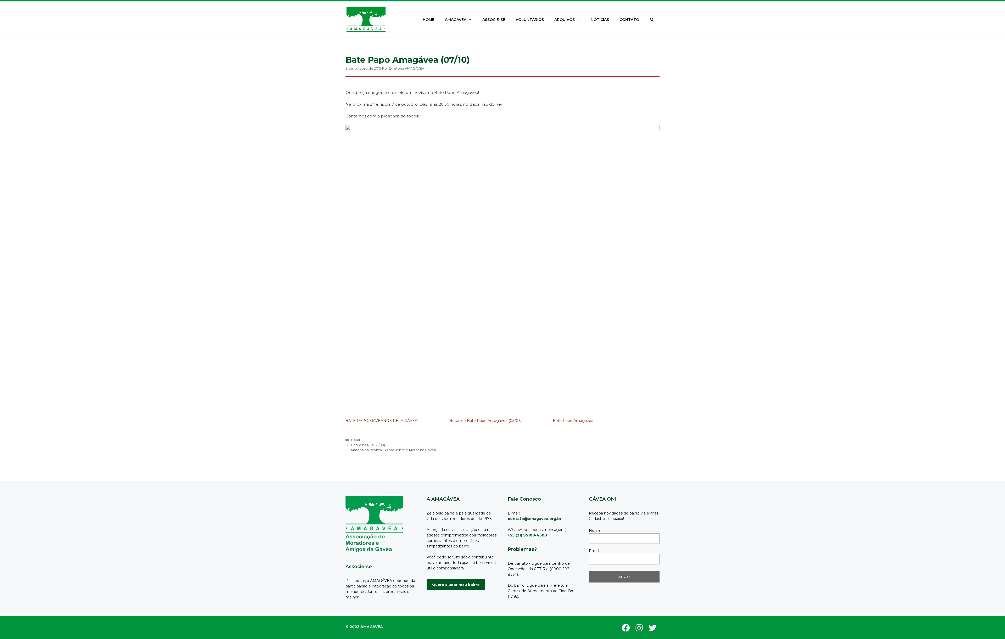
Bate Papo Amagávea (573, 420)
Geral (355, 440)
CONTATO (629, 19)
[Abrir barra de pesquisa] (652, 19)
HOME (428, 19)
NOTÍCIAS (600, 19)
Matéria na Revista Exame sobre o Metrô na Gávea (393, 450)
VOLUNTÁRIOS (530, 19)
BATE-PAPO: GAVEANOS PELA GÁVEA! (381, 420)
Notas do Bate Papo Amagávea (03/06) (485, 420)
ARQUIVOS (564, 19)
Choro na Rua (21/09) (368, 445)
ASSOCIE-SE (493, 19)
